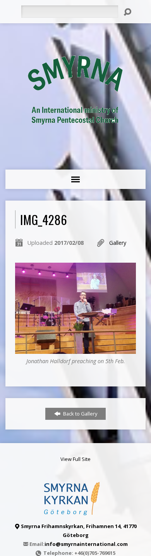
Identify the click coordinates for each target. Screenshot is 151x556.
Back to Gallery (79, 413)
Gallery (117, 242)
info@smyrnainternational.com (86, 543)
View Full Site (75, 459)
